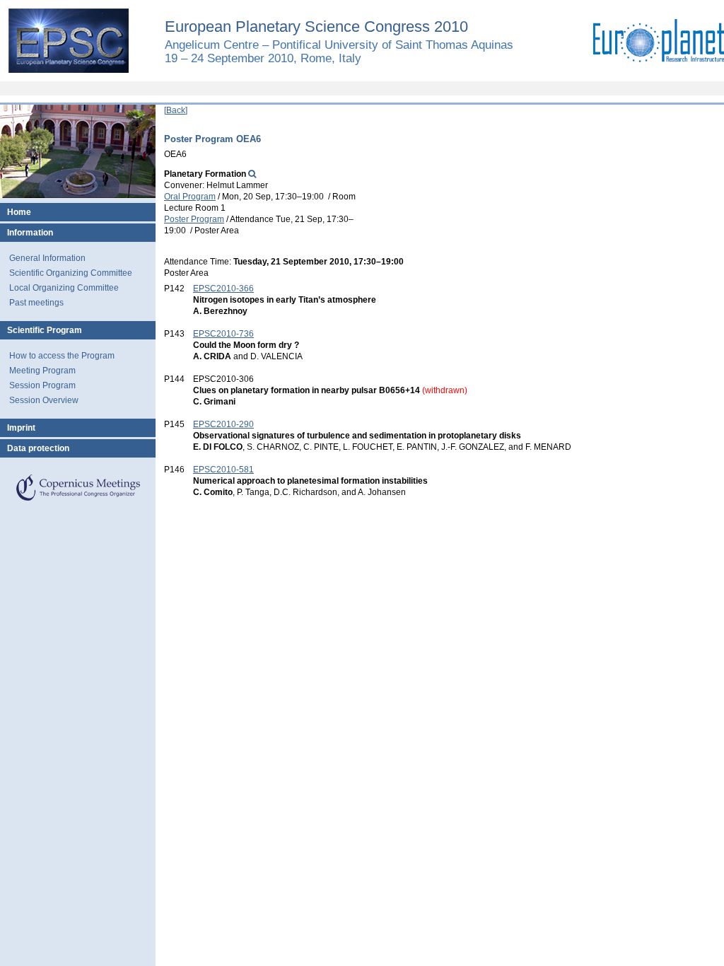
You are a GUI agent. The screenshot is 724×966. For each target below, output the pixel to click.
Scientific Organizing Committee (70, 273)
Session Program (42, 385)
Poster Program (194, 219)
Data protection (38, 448)
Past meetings (36, 303)
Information (30, 233)
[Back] (175, 110)
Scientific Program (44, 330)
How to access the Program (62, 356)
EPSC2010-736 (223, 334)
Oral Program (190, 197)
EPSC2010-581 (223, 470)
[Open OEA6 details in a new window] (252, 174)
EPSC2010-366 (223, 288)
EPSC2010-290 (223, 424)
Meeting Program (42, 371)
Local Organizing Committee (64, 288)
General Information (47, 258)
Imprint (21, 428)
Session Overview (43, 400)
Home (19, 212)
